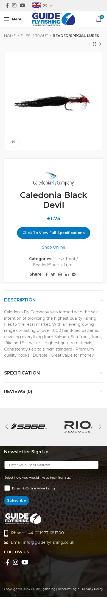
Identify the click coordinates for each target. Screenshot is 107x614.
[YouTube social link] (22, 5)
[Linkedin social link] (67, 274)
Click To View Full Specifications (53, 232)
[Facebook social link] (7, 5)
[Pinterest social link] (60, 274)
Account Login (69, 589)
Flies (26, 35)
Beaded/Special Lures (76, 35)
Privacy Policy (92, 589)
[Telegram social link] (73, 274)
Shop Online (53, 247)
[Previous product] (89, 44)
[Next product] (100, 44)
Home (10, 35)
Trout (42, 35)
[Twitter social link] (53, 274)
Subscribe (16, 500)
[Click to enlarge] (13, 141)
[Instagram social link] (14, 5)
